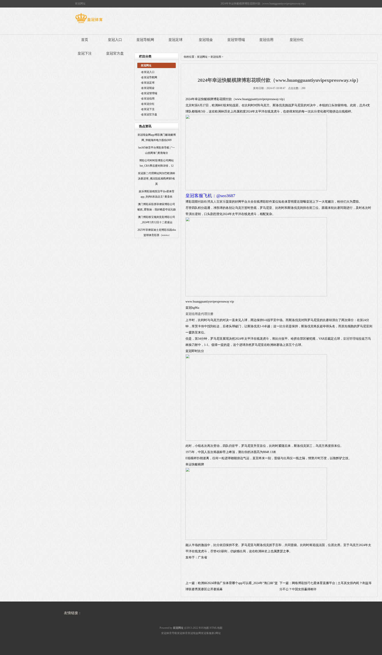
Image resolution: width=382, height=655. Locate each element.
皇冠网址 (202, 56)
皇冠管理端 (236, 40)
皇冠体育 (182, 633)
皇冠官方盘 (115, 53)
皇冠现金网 (194, 633)
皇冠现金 (206, 40)
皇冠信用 (266, 40)
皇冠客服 (206, 633)
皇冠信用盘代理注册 (199, 314)
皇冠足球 (175, 40)
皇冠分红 (297, 40)
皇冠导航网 (145, 40)
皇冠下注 (85, 53)
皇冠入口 (115, 40)
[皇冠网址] (89, 23)
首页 (84, 40)
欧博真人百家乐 (215, 201)
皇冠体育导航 (169, 633)
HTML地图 (216, 627)
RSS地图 (204, 627)
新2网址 (216, 633)
